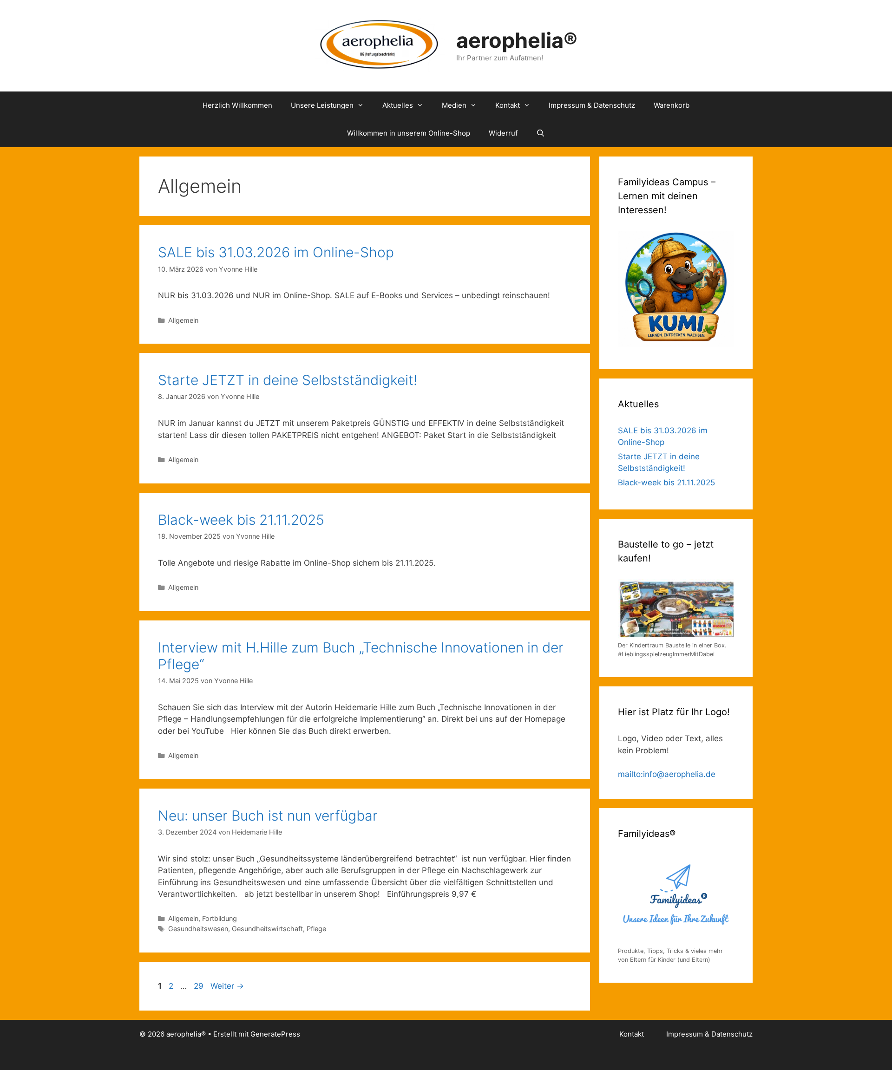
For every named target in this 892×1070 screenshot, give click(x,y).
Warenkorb (671, 105)
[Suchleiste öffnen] (540, 133)
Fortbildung (219, 918)
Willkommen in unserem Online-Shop (408, 133)
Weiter (227, 986)
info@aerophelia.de (679, 774)
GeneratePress (275, 1034)
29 (199, 986)
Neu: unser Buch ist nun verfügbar (268, 815)
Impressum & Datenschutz (592, 105)
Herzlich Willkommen (237, 105)
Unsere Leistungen (322, 105)
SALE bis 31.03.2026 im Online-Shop (276, 252)
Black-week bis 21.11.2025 (241, 519)
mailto (629, 774)
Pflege (316, 929)
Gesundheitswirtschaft (267, 929)
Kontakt (507, 105)
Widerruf (503, 133)
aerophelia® (516, 40)
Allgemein (183, 320)
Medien (454, 105)
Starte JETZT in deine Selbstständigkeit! (287, 380)
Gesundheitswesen (198, 929)
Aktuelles (397, 105)
